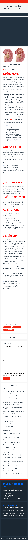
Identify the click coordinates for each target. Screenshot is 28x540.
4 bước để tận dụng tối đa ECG (10, 395)
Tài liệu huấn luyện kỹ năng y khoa (11, 442)
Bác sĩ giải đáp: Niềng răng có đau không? (13, 402)
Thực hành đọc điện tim (8, 426)
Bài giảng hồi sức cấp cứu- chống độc (12, 455)
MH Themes (24, 538)
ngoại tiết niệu (9, 329)
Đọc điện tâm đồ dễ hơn (9, 424)
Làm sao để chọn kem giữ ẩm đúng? (12, 416)
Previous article (14, 336)
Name (4, 360)
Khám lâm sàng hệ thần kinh (10, 468)
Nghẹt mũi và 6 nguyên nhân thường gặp (13, 388)
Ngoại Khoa (17, 327)
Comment (5, 349)
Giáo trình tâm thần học (8, 470)
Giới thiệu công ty (7, 492)
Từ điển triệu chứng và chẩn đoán (11, 437)
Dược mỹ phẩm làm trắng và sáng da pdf (13, 465)
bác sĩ (11, 119)
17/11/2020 (7, 69)
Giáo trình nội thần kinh (8, 445)
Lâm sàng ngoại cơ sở (8, 449)
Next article (14, 337)
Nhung (13, 69)
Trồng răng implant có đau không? (11, 404)
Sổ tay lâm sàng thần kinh (9, 439)
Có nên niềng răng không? (9, 421)
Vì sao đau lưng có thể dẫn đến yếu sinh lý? (13, 411)
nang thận (8, 327)
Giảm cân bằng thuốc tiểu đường (11, 413)
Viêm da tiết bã (6, 419)
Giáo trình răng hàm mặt (9, 447)
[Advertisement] (14, 31)
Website (5, 369)
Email (4, 364)
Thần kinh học (6, 452)
